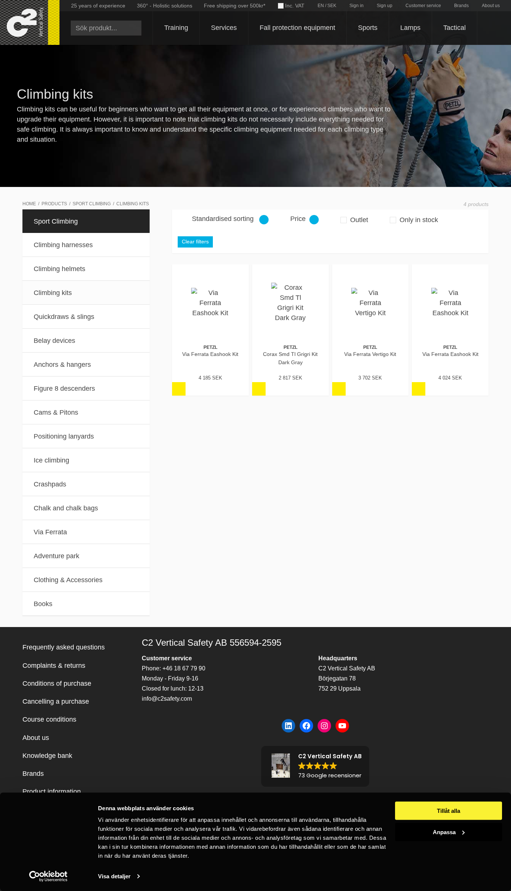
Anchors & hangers (62, 364)
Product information (51, 791)
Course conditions (49, 719)
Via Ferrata (50, 532)
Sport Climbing (56, 221)
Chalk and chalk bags (66, 508)
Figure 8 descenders (64, 388)
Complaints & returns (53, 665)
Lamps (410, 27)
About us (491, 5)
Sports (367, 27)
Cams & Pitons (56, 412)
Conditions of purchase (56, 683)
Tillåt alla (448, 811)
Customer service (423, 5)
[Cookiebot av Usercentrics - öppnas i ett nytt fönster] (48, 876)
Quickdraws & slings (64, 316)
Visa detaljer (114, 876)
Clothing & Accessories (68, 580)
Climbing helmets (59, 269)
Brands (461, 5)
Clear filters (195, 242)
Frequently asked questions (63, 647)
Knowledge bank (47, 755)
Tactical (454, 27)
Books (43, 604)
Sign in (356, 5)
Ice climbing (51, 460)
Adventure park (56, 556)
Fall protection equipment (297, 27)
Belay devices (54, 340)
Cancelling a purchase (55, 701)
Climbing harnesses (63, 245)
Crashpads (50, 484)
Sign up (384, 5)
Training (176, 27)
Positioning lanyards (64, 436)
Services (224, 27)
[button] (315, 766)
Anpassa (444, 832)
